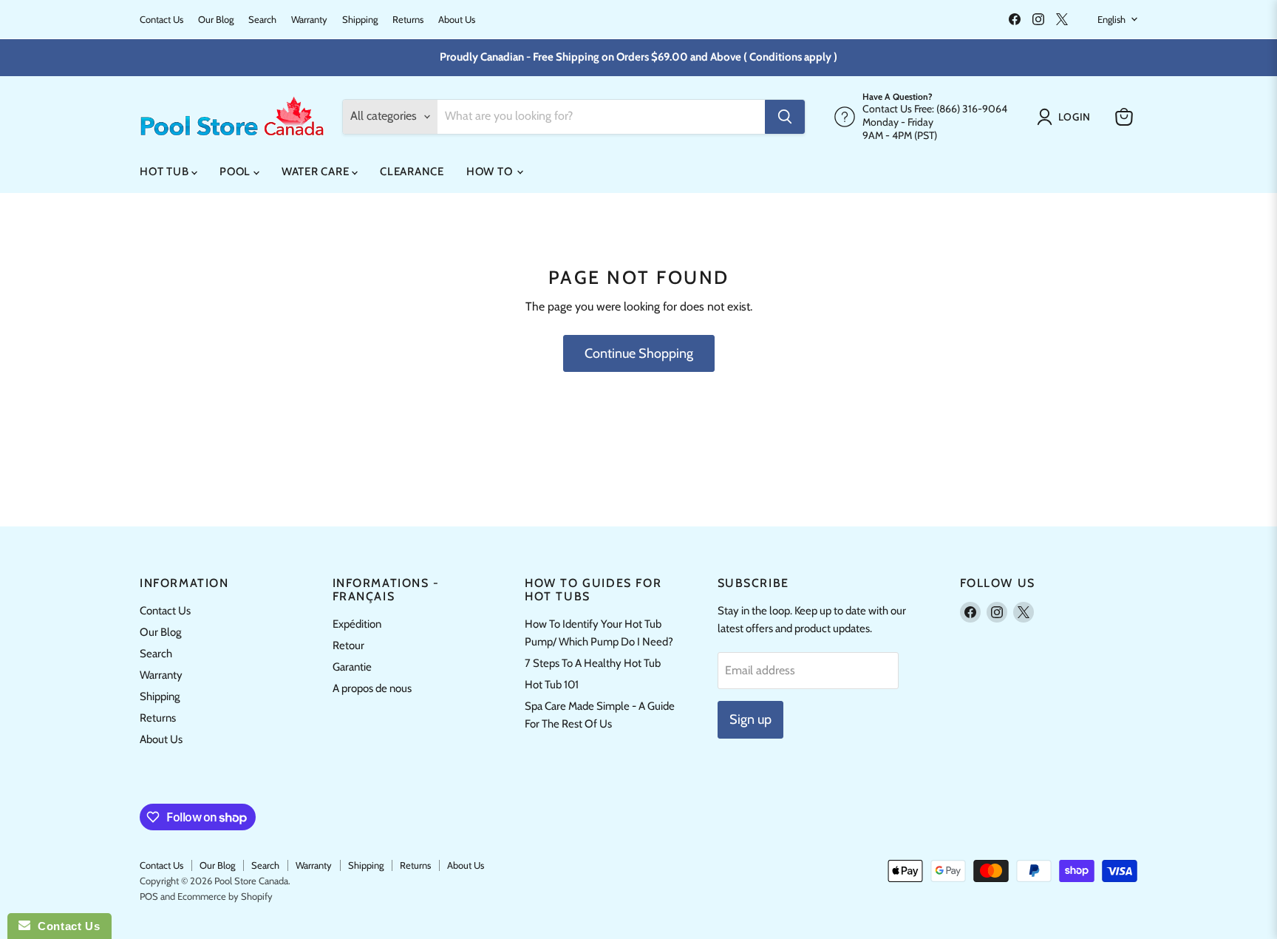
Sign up (750, 719)
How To (490, 171)
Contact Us (161, 19)
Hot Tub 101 (552, 684)
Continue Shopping (639, 353)
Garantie (352, 667)
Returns (407, 19)
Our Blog (216, 19)
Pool (236, 171)
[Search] (785, 117)
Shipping (360, 19)
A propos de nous (372, 688)
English (1111, 19)
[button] (1067, 117)
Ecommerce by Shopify (225, 896)
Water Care (317, 171)
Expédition (357, 624)
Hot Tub (165, 171)
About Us (456, 19)
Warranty (309, 19)
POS (149, 896)
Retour (348, 645)
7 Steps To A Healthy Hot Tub (593, 663)
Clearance (412, 171)
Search (262, 19)
